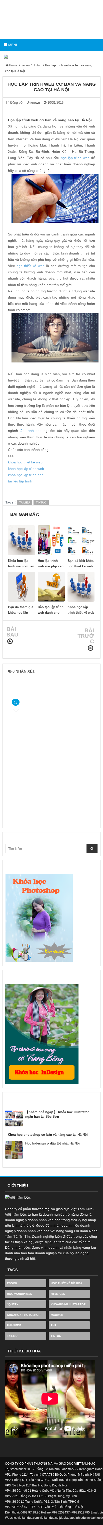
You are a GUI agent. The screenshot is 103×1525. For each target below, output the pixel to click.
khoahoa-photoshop (23, 1314)
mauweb (57, 1314)
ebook (12, 1283)
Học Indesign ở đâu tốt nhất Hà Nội (52, 1143)
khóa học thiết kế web (25, 462)
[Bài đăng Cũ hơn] (90, 648)
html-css (58, 1293)
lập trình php (31, 431)
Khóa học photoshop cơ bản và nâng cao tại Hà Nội (48, 1134)
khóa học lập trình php (26, 475)
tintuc (41, 502)
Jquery (12, 1304)
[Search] (92, 848)
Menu (12, 45)
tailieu (24, 502)
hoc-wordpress (19, 1293)
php (53, 1325)
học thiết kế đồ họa (66, 1283)
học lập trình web (75, 158)
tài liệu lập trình (20, 481)
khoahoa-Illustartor (68, 1304)
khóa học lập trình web (26, 469)
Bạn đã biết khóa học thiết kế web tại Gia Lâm (81, 566)
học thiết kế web (30, 266)
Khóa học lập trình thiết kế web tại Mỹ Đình (81, 612)
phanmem (14, 1325)
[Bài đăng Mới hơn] (10, 641)
